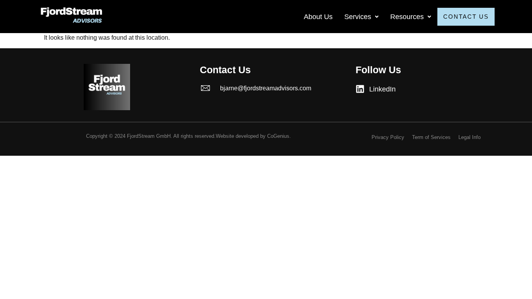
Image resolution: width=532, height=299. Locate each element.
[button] (361, 16)
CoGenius (278, 136)
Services (357, 17)
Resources (407, 17)
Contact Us (466, 16)
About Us (318, 17)
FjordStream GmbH (149, 136)
